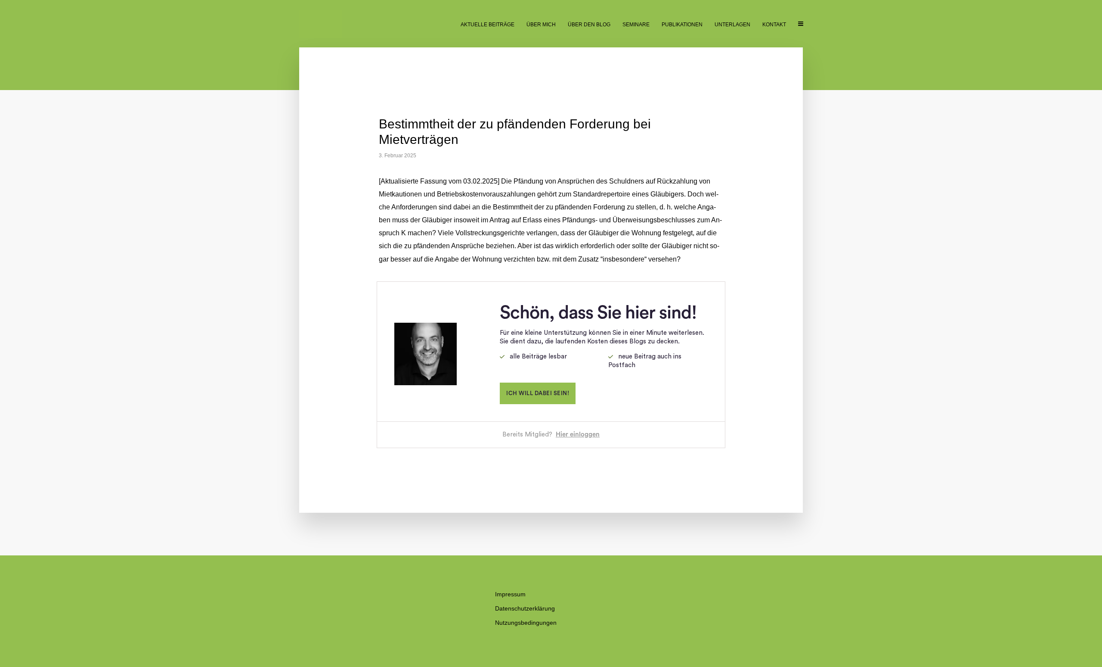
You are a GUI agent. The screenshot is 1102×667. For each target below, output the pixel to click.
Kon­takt (774, 25)
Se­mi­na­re (636, 25)
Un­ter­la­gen (732, 25)
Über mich (541, 25)
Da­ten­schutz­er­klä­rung (525, 608)
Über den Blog (589, 25)
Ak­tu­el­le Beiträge (487, 25)
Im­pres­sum (510, 594)
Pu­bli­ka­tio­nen (682, 25)
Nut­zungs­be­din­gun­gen (526, 622)
